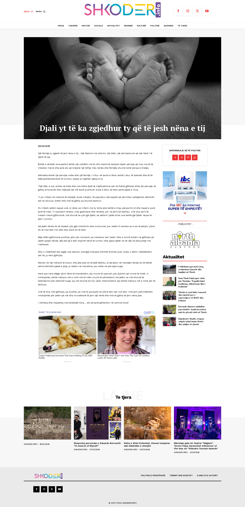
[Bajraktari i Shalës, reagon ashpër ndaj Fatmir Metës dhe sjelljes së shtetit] (169, 321)
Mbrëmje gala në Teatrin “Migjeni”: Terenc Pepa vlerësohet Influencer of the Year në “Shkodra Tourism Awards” (196, 446)
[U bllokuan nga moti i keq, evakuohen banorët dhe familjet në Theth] (169, 269)
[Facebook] (178, 11)
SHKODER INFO (30, 444)
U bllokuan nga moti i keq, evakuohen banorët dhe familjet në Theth (191, 269)
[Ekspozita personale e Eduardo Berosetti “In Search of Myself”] (97, 423)
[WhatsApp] (195, 157)
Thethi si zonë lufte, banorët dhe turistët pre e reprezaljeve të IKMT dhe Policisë (192, 296)
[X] (197, 11)
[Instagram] (188, 11)
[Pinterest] (188, 157)
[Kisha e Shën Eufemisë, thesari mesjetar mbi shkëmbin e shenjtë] (147, 423)
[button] (41, 11)
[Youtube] (207, 11)
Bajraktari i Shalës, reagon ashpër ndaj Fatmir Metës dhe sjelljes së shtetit (191, 321)
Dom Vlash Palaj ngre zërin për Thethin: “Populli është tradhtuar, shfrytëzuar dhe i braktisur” (191, 282)
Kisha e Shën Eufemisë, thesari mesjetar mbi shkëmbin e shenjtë (147, 444)
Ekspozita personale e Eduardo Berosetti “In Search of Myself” (97, 444)
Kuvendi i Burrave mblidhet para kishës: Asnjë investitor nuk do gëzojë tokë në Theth (192, 309)
